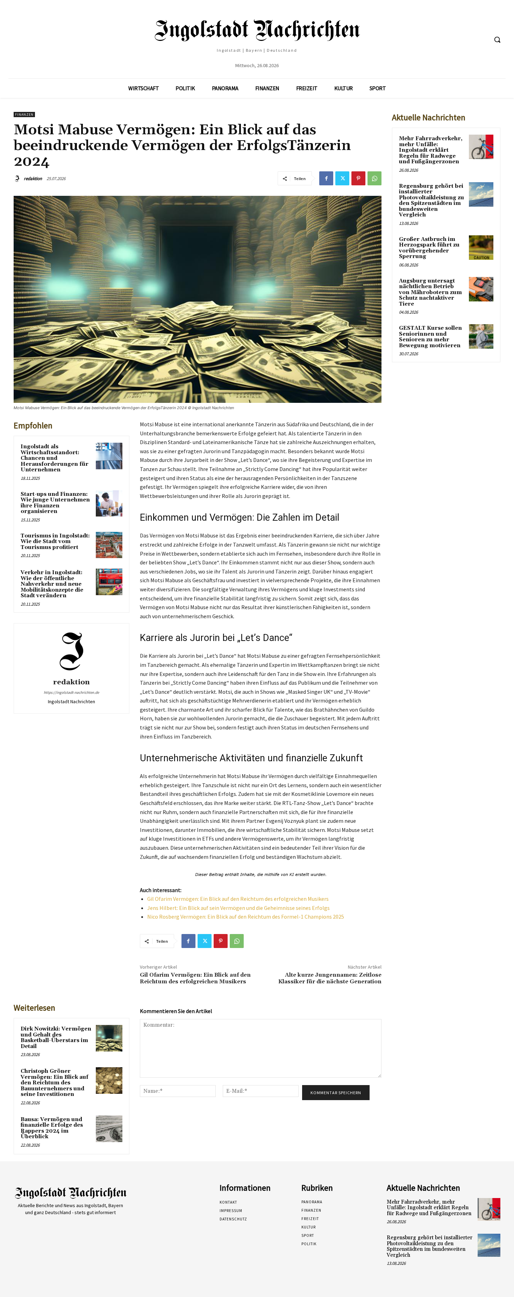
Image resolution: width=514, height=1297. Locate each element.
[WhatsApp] (374, 178)
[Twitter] (342, 178)
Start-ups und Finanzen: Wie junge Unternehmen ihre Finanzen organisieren (55, 503)
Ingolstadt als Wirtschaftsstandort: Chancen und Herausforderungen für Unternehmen (54, 458)
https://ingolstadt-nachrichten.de (71, 692)
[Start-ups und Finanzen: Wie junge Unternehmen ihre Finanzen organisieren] (109, 503)
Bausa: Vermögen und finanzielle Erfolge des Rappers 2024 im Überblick (52, 1128)
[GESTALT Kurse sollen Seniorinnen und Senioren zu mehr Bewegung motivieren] (481, 336)
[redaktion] (18, 178)
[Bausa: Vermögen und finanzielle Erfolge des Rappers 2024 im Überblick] (109, 1129)
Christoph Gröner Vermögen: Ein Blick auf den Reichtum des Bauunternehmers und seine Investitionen (54, 1083)
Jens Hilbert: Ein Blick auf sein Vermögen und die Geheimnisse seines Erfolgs (238, 907)
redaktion (33, 178)
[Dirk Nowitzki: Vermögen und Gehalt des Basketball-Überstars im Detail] (109, 1038)
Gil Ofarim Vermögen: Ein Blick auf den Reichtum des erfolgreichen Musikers (238, 898)
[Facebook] (326, 178)
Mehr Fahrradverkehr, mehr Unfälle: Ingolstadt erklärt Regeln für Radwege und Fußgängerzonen (431, 150)
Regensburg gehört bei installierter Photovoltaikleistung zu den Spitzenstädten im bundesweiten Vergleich (431, 201)
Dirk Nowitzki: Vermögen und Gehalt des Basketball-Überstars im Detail (56, 1038)
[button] (497, 39)
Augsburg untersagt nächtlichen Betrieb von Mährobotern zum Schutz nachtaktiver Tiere (430, 292)
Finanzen (24, 114)
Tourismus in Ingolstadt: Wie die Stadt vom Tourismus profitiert (55, 542)
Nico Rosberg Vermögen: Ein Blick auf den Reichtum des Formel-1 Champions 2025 (245, 916)
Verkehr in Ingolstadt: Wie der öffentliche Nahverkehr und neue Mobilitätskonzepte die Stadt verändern (52, 584)
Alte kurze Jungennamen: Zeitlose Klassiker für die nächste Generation (329, 978)
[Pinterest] (358, 178)
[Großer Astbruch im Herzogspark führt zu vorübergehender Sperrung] (481, 247)
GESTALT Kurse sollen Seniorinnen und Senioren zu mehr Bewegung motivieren (430, 337)
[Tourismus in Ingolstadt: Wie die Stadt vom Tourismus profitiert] (109, 545)
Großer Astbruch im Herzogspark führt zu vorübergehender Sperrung (429, 248)
